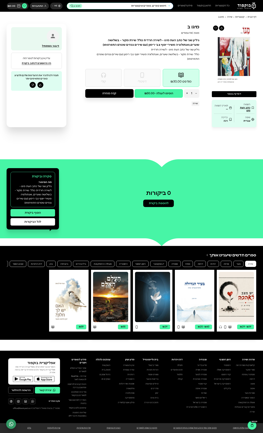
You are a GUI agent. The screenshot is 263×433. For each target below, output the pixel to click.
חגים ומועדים (177, 370)
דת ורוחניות (36, 264)
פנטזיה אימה (201, 388)
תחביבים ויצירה (151, 402)
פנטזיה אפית (201, 370)
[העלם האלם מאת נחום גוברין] (110, 297)
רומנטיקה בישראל (222, 384)
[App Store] (44, 379)
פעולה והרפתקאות (246, 402)
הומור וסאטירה (248, 398)
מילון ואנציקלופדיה (126, 402)
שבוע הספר (18, 264)
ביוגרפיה (64, 264)
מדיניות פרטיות (84, 428)
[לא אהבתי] (33, 85)
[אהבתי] (40, 85)
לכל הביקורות (32, 221)
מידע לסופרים (185, 6)
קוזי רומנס (226, 374)
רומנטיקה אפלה (224, 370)
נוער (238, 264)
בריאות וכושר (152, 379)
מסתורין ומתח (248, 374)
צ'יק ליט (227, 388)
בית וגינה (154, 398)
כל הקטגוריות (222, 6)
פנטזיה (174, 264)
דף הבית (252, 17)
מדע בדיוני (202, 365)
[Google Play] (23, 379)
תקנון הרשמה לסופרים (147, 428)
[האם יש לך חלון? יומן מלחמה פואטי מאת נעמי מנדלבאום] (68, 297)
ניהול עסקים (104, 374)
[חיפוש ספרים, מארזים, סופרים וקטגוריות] (169, 6)
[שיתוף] (221, 28)
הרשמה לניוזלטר (21, 390)
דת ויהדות (177, 359)
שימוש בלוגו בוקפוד (77, 408)
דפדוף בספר (234, 94)
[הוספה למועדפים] (215, 28)
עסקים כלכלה (103, 359)
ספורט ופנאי (153, 374)
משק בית (106, 370)
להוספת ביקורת (158, 203)
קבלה (180, 379)
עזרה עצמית (128, 370)
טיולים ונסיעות (151, 384)
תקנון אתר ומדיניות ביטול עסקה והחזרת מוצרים (195, 428)
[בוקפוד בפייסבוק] (11, 401)
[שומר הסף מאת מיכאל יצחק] (152, 297)
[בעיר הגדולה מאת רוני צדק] (194, 297)
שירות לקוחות (53, 428)
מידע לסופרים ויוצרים (79, 361)
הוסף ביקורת (33, 212)
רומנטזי (227, 365)
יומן (156, 393)
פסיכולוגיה (129, 393)
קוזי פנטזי (202, 384)
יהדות (213, 264)
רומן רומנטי (140, 264)
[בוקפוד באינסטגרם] (18, 401)
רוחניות (130, 374)
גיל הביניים (81, 264)
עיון (51, 264)
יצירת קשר (45, 390)
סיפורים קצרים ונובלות (245, 407)
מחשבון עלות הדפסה (242, 428)
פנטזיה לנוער (201, 374)
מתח (187, 264)
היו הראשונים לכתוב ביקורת (36, 63)
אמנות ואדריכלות (126, 384)
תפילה (180, 365)
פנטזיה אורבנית (200, 379)
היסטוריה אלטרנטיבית (196, 407)
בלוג (29, 428)
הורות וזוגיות (152, 370)
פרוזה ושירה (248, 359)
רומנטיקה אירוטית (222, 379)
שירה (229, 17)
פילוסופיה (130, 388)
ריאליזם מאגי (201, 398)
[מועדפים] (24, 5)
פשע (253, 384)
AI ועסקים (106, 379)
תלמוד (180, 374)
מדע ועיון (129, 359)
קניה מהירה (109, 93)
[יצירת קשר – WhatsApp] (11, 424)
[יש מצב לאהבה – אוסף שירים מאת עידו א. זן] (236, 297)
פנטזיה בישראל (200, 402)
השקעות (106, 365)
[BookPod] (245, 6)
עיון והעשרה (128, 365)
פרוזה (226, 264)
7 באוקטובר (158, 264)
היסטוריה (123, 264)
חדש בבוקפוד (204, 6)
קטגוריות (240, 17)
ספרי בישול (153, 365)
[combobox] (125, 6)
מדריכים (154, 388)
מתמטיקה (129, 398)
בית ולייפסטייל (150, 359)
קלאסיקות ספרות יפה (245, 365)
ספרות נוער (250, 393)
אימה (252, 388)
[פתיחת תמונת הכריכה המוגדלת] (234, 55)
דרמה (200, 264)
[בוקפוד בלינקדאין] (25, 401)
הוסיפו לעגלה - (158, 93)
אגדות (204, 393)
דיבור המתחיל (50, 45)
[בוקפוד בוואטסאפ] (33, 401)
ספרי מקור (250, 370)
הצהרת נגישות (113, 428)
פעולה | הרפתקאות (103, 264)
